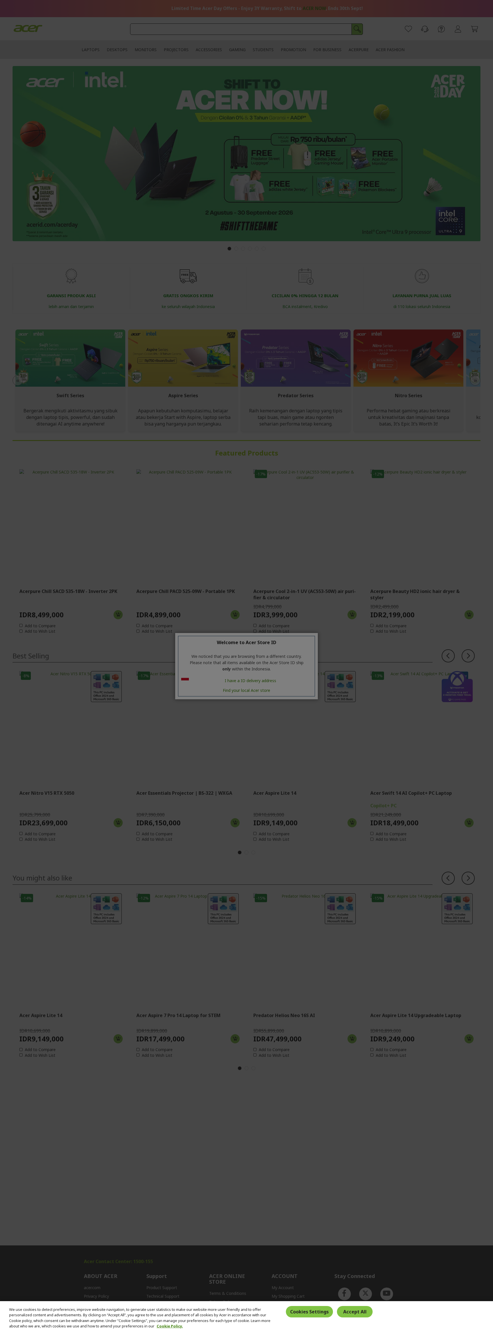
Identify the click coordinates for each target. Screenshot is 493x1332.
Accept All (355, 1312)
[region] (246, 1316)
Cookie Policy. (170, 1326)
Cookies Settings (309, 1312)
